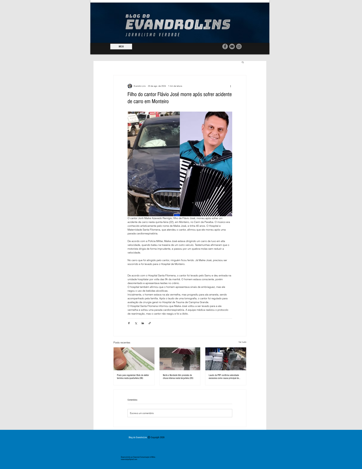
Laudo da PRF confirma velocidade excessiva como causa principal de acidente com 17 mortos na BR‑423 (224, 377)
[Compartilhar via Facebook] (129, 323)
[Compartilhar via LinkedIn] (142, 323)
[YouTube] (232, 46)
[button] (242, 62)
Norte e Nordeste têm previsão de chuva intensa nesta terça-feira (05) (178, 377)
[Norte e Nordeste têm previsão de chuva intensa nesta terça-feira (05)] (180, 358)
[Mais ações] (230, 86)
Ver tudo (242, 342)
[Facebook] (225, 46)
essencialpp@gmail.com (129, 459)
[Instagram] (239, 46)
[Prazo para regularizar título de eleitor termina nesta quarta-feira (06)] (134, 358)
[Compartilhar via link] (149, 323)
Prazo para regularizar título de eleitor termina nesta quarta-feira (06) (133, 377)
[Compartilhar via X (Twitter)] (135, 323)
